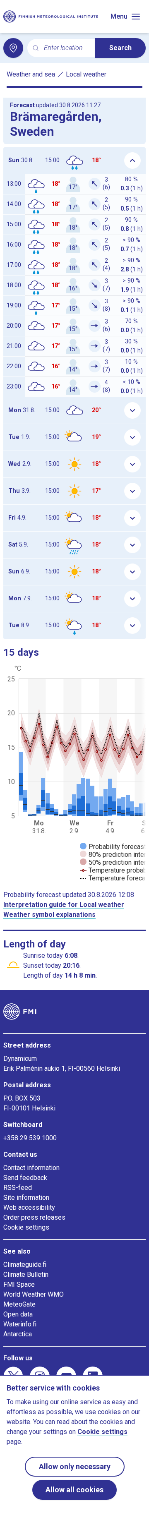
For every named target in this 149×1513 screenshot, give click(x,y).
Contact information (31, 1168)
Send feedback (25, 1178)
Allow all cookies (74, 1489)
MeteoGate (19, 1304)
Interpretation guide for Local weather (63, 905)
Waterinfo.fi (19, 1324)
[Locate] (13, 48)
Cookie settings (26, 1227)
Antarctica (17, 1334)
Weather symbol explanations (49, 914)
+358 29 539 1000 (30, 1138)
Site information (26, 1197)
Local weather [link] (86, 74)
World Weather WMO (33, 1294)
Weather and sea (31, 74)
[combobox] (66, 48)
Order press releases (34, 1217)
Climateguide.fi (24, 1264)
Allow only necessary (75, 1466)
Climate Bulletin (25, 1274)
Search (120, 48)
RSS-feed (17, 1188)
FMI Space (19, 1284)
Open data (18, 1314)
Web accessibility (29, 1207)
